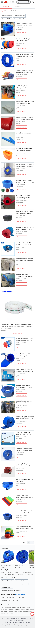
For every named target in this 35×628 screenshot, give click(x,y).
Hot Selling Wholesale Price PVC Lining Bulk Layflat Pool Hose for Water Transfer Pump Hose (25, 71)
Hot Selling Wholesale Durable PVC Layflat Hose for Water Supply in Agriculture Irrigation (24, 24)
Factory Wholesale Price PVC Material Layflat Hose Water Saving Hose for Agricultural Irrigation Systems (24, 402)
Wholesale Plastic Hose (21, 581)
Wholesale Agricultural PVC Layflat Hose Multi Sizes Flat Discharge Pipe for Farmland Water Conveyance (23, 134)
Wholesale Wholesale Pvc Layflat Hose (11, 590)
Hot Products (5, 618)
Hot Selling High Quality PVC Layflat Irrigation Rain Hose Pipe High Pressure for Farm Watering (25, 496)
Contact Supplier (21, 33)
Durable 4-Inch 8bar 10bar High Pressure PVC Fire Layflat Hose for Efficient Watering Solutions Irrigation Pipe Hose (24, 260)
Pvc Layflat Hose (9, 574)
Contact (28, 622)
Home (2, 572)
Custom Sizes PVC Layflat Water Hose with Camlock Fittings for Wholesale (25, 165)
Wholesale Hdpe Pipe (7, 587)
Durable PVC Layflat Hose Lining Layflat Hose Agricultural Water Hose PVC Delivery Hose (25, 418)
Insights (23, 620)
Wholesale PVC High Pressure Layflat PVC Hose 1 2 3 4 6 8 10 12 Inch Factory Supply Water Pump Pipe (24, 181)
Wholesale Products (13, 572)
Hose (3, 597)
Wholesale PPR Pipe (6, 19)
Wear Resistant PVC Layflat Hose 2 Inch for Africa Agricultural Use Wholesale (23, 40)
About (6, 622)
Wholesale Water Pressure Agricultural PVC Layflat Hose (24, 386)
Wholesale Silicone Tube (7, 581)
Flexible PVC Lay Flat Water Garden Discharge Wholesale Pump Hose (24, 197)
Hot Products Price (14, 618)
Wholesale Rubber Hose (19, 19)
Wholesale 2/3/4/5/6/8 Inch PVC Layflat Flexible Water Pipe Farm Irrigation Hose (25, 228)
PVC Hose (15, 600)
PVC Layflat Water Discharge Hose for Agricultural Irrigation (24, 449)
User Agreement (13, 622)
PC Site (18, 620)
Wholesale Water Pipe (7, 15)
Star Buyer (12, 620)
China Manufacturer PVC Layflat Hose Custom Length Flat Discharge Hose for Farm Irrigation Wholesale (25, 103)
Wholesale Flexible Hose (7, 584)
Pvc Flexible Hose (6, 600)
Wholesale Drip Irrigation (22, 584)
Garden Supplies (27, 572)
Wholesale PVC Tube (20, 15)
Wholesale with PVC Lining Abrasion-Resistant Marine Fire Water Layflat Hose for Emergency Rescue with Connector (17, 325)
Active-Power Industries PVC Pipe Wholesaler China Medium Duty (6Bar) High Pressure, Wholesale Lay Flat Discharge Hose (24, 244)
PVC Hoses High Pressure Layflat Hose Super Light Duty (24, 433)
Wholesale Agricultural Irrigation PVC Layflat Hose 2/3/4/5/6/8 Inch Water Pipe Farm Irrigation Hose (24, 55)
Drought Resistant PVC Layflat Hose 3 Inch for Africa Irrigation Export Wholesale (24, 118)
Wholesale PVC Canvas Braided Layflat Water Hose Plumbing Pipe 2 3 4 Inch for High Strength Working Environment (25, 212)
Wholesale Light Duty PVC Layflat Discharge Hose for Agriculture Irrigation (23, 355)
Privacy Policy (21, 622)
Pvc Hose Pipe (10, 597)
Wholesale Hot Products (26, 618)
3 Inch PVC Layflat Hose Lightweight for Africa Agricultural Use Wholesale (23, 87)
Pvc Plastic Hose (20, 597)
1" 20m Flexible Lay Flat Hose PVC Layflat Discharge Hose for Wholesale (24, 371)
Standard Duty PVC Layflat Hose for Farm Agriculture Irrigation (25, 512)
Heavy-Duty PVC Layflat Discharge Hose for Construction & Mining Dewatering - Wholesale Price (25, 465)
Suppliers (18, 6)
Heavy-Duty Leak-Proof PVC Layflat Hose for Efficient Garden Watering (25, 528)
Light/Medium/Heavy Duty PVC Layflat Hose (24, 480)
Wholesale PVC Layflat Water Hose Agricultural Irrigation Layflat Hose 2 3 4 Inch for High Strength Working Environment (24, 150)
